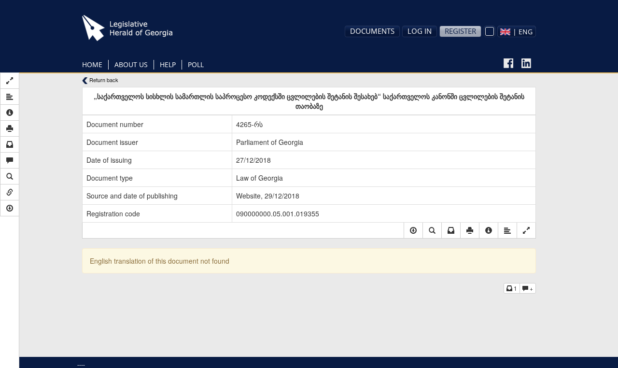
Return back (103, 80)
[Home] (142, 28)
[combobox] (516, 31)
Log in (419, 31)
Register (460, 31)
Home (92, 64)
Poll (196, 64)
